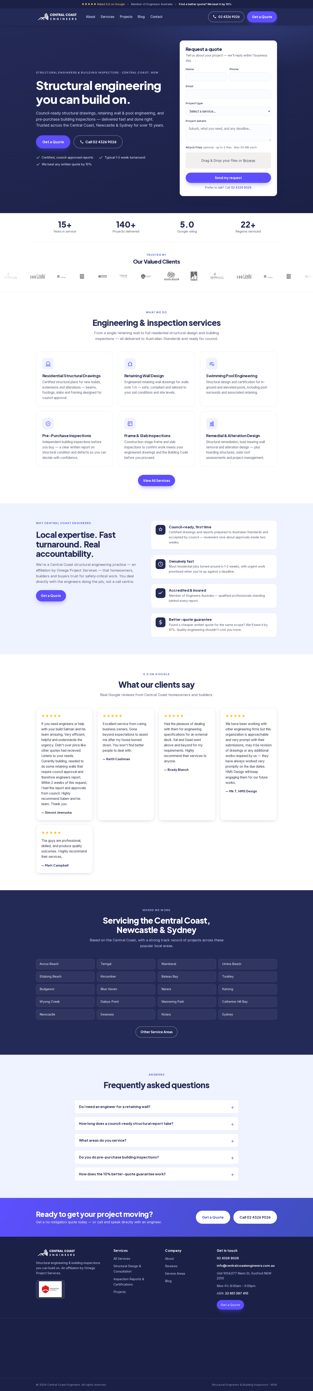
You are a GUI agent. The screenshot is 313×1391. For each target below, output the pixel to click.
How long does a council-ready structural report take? (126, 1123)
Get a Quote (262, 16)
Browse (249, 160)
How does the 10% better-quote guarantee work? (122, 1174)
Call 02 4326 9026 (100, 142)
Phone (234, 69)
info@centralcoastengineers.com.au (246, 1266)
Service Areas (175, 1273)
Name (190, 69)
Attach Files (221, 147)
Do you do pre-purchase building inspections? (119, 1157)
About (90, 16)
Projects (126, 16)
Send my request (228, 178)
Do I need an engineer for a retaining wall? (114, 1106)
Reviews (171, 1266)
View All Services (156, 480)
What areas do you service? (102, 1140)
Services (107, 16)
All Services (121, 1259)
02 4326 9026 (229, 17)
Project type (194, 103)
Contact (156, 16)
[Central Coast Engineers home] (57, 16)
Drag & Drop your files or (228, 160)
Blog (141, 16)
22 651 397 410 (236, 1293)
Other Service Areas (157, 1032)
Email (189, 86)
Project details (196, 121)
